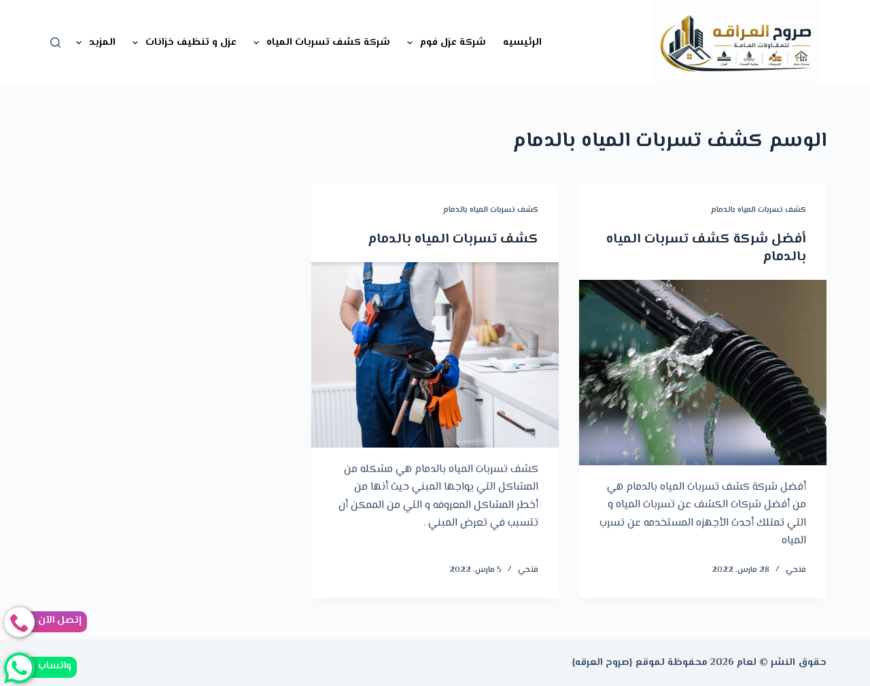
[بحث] (55, 42)
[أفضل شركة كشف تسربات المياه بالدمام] (702, 372)
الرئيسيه (522, 42)
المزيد (102, 42)
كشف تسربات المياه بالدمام (758, 210)
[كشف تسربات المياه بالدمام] (435, 355)
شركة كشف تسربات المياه (328, 42)
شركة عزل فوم (453, 42)
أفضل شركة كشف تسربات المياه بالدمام (706, 248)
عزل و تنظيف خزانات (191, 42)
